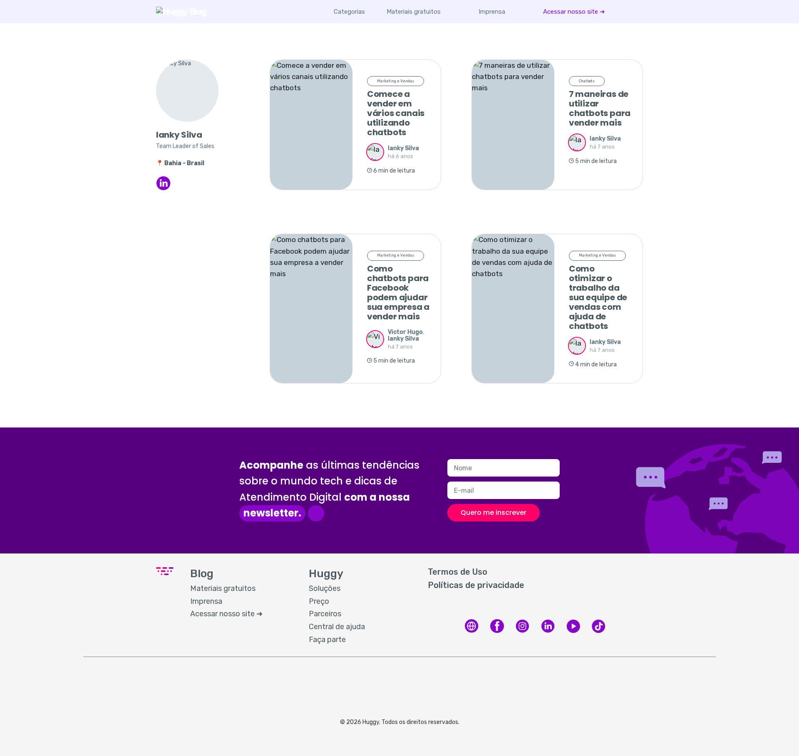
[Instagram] (522, 631)
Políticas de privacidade (476, 585)
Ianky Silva (403, 148)
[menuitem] (414, 12)
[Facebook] (497, 631)
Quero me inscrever (493, 512)
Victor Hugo (405, 332)
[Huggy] (471, 631)
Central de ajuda (337, 626)
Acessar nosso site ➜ (574, 11)
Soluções (324, 588)
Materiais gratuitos (414, 11)
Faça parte (327, 639)
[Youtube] (573, 631)
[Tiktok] (598, 631)
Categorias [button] (349, 11)
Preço (319, 601)
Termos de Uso (457, 572)
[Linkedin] (548, 631)
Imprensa (492, 11)
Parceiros (325, 613)
